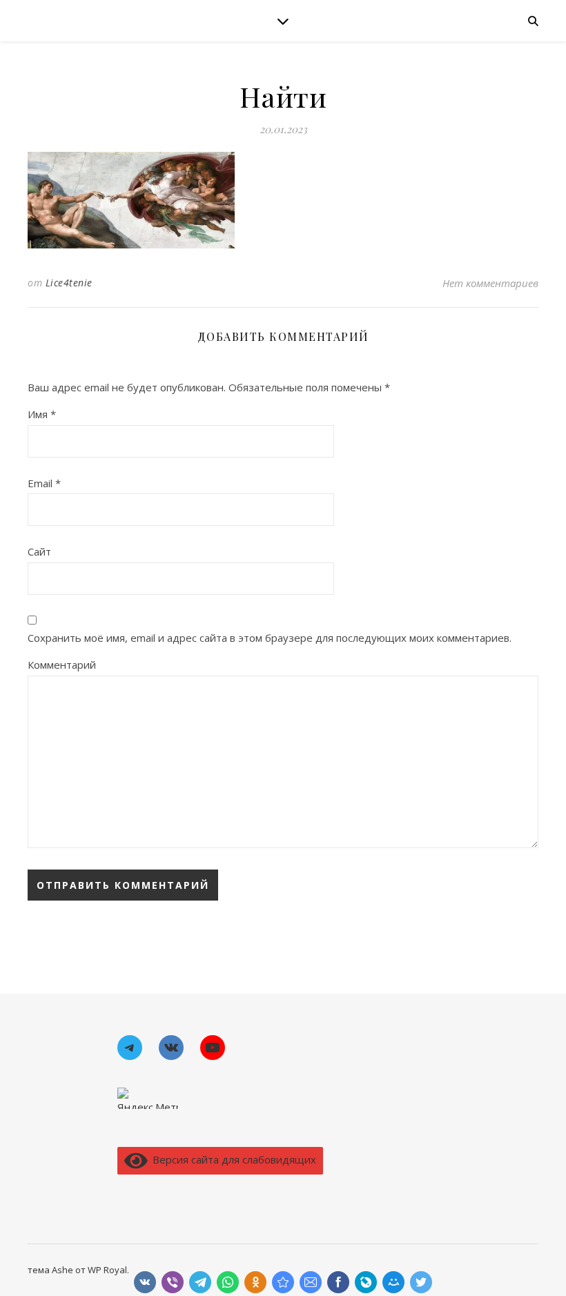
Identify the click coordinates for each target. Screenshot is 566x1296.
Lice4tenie (69, 282)
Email (44, 483)
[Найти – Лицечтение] (283, 1282)
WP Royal (107, 1270)
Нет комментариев (490, 283)
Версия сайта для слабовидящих (231, 1159)
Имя (42, 414)
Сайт (39, 551)
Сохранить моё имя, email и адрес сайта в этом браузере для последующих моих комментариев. (269, 638)
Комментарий (62, 664)
